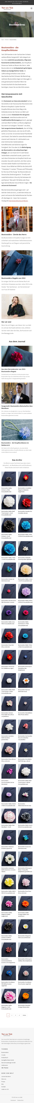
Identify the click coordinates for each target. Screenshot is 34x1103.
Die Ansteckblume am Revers (18, 201)
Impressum (13, 1100)
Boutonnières (4, 1052)
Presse (3, 1081)
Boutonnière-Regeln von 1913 (13, 278)
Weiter (24, 1015)
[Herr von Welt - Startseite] (7, 8)
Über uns (3, 1079)
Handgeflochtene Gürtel (7, 1060)
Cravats (3, 1055)
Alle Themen (4, 1068)
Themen (7, 39)
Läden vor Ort (5, 1089)
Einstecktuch (4, 1057)
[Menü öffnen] (31, 8)
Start (2, 39)
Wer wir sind (6, 322)
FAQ (2, 1084)
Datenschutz (20, 1100)
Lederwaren (4, 1065)
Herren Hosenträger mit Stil (8, 1062)
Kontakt (3, 1087)
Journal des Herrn (6, 1076)
